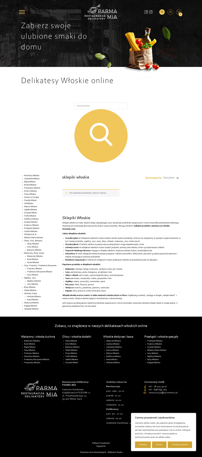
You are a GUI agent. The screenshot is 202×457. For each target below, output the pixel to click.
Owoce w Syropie (31, 197)
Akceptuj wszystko (180, 445)
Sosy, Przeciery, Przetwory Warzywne (40, 266)
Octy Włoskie (32, 247)
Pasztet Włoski (30, 200)
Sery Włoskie (32, 284)
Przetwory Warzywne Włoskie (39, 272)
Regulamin (101, 446)
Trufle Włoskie (30, 216)
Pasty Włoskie (30, 194)
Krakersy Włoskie (31, 225)
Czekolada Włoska (31, 179)
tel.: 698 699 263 (158, 389)
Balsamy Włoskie (34, 250)
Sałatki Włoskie (30, 210)
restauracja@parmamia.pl (163, 393)
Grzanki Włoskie (31, 222)
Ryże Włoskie (32, 259)
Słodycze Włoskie (31, 303)
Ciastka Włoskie (30, 231)
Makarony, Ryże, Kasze (34, 253)
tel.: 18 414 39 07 (158, 386)
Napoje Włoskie (30, 306)
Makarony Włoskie (35, 256)
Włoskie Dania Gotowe (33, 238)
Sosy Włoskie (32, 275)
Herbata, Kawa (30, 294)
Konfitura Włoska (31, 219)
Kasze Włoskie (33, 263)
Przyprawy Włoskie (32, 188)
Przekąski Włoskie (31, 228)
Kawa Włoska (32, 300)
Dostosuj (143, 445)
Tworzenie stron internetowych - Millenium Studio (101, 452)
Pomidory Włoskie (31, 176)
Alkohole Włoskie (31, 309)
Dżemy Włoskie (30, 207)
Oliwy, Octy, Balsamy (33, 241)
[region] (163, 432)
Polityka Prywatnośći (101, 443)
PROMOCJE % (30, 235)
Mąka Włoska (29, 182)
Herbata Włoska (34, 297)
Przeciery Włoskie (34, 269)
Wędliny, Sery (30, 278)
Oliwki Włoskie (30, 290)
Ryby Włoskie (29, 287)
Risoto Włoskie (30, 185)
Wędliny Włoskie (34, 281)
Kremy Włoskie (30, 191)
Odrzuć (159, 445)
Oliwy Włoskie (33, 244)
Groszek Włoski (30, 213)
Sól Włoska (28, 204)
